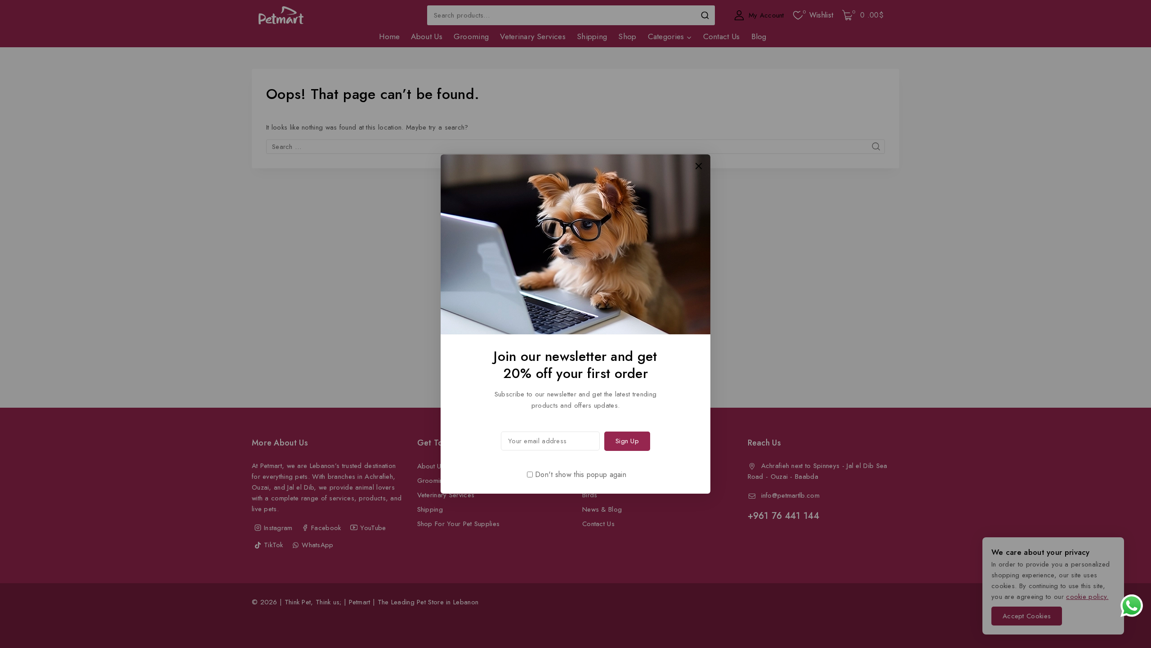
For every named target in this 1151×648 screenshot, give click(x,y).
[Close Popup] (699, 166)
